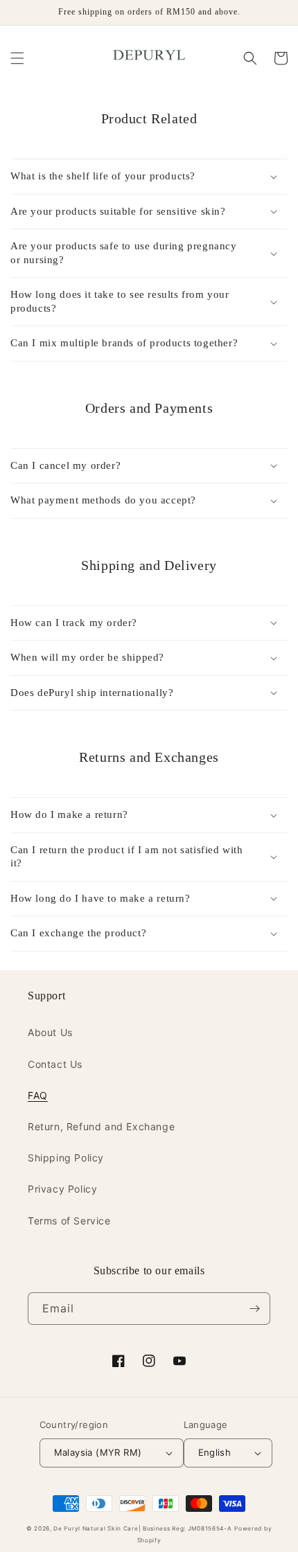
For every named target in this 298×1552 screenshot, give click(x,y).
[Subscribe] (254, 1308)
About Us (50, 1032)
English (214, 1452)
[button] (17, 58)
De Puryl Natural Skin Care (95, 1528)
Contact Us (55, 1064)
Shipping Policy (66, 1157)
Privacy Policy (62, 1189)
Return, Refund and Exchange (101, 1126)
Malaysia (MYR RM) (98, 1452)
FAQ (38, 1095)
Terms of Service (69, 1221)
